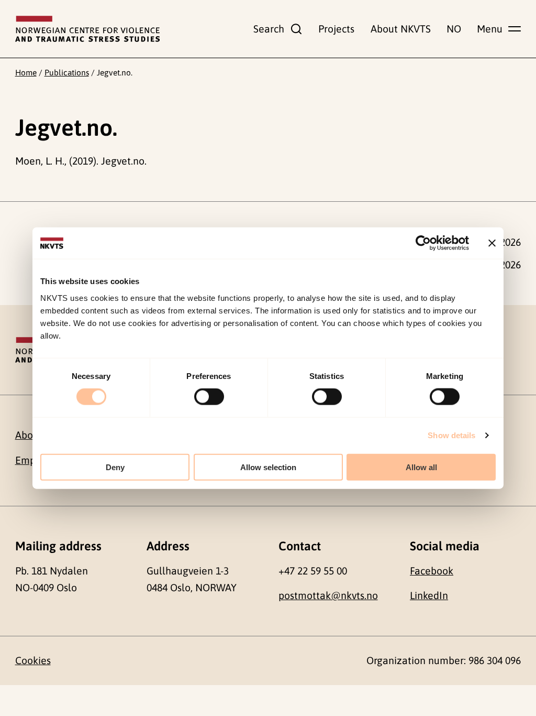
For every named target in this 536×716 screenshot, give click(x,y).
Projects (336, 29)
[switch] (209, 396)
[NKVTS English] (87, 29)
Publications (66, 72)
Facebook (431, 571)
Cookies (33, 660)
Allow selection (268, 466)
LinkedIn (429, 595)
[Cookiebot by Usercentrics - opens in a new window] (423, 243)
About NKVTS (401, 29)
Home (26, 72)
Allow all (421, 466)
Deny (115, 466)
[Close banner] (492, 243)
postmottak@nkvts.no (328, 595)
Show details (451, 435)
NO (453, 29)
